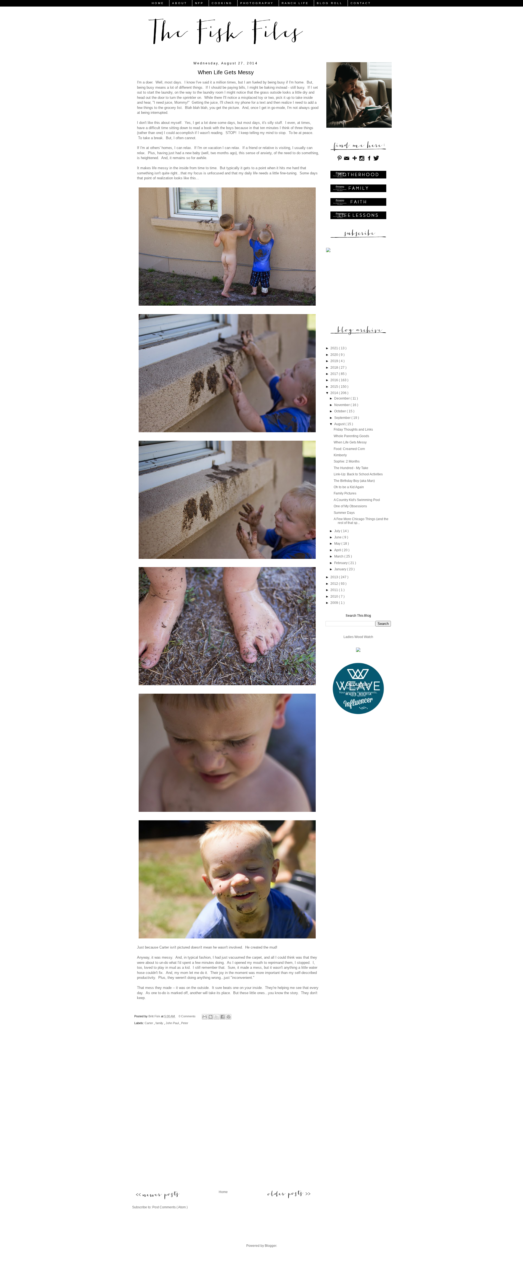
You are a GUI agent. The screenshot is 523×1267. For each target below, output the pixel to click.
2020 (334, 355)
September (342, 418)
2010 (334, 596)
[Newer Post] (157, 1195)
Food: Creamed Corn (349, 449)
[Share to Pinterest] (228, 1016)
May (337, 543)
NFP (199, 3)
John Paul (173, 1023)
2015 (334, 387)
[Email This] (204, 1016)
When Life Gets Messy (350, 442)
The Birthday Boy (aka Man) (354, 481)
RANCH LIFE (295, 3)
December (342, 398)
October (340, 411)
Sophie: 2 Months (347, 461)
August (339, 424)
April (338, 550)
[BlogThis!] (210, 1016)
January (340, 569)
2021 (334, 348)
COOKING (222, 3)
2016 (334, 380)
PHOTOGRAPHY (257, 3)
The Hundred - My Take (351, 468)
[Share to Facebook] (222, 1016)
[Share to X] (216, 1016)
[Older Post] (289, 1193)
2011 (334, 590)
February (341, 563)
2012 (334, 584)
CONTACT (361, 3)
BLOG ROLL (330, 3)
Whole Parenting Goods (351, 436)
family (160, 1023)
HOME (158, 3)
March (339, 556)
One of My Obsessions (350, 506)
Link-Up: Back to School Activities (358, 474)
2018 (334, 367)
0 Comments (187, 1016)
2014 (334, 393)
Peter (184, 1023)
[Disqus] (223, 1112)
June (338, 537)
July (337, 531)
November (342, 405)
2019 (334, 361)
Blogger (270, 1246)
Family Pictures (345, 493)
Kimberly (340, 455)
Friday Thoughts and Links (353, 429)
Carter (149, 1023)
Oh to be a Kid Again (349, 487)
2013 (334, 577)
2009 (334, 603)
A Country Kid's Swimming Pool (357, 500)
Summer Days (344, 513)
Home (223, 1192)
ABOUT (179, 3)
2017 (334, 374)
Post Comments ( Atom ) (170, 1207)
